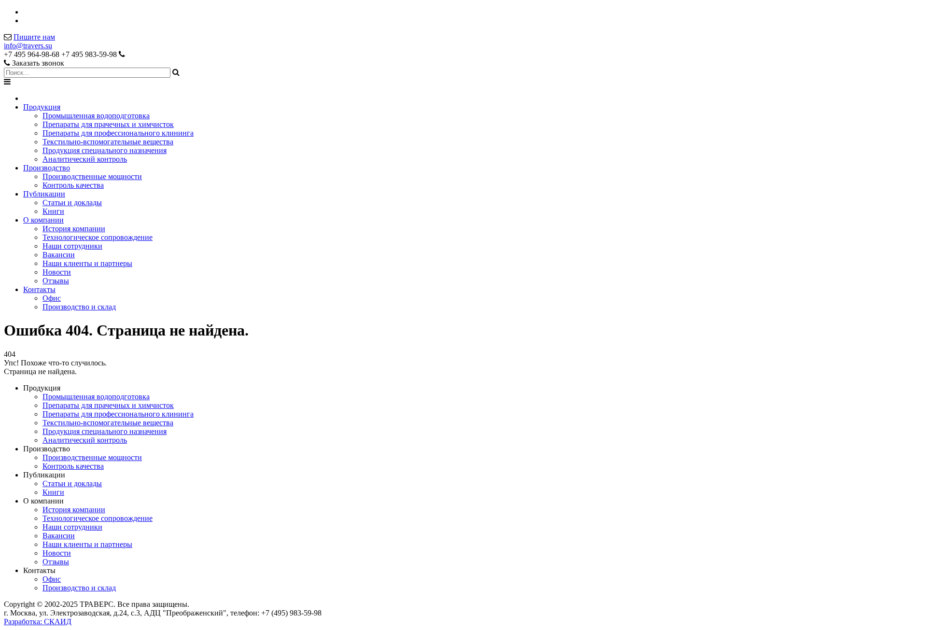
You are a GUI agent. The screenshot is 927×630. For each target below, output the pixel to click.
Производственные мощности (92, 176)
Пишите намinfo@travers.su (29, 41)
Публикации (44, 194)
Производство (46, 168)
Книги (53, 211)
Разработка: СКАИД (37, 621)
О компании (43, 220)
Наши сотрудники (72, 246)
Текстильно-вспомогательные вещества (107, 142)
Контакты (39, 289)
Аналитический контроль (84, 159)
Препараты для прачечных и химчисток (108, 124)
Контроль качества (73, 185)
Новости (56, 272)
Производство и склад (79, 307)
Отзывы (55, 281)
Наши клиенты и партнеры (87, 263)
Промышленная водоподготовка (96, 116)
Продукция (41, 107)
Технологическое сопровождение (97, 237)
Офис (51, 298)
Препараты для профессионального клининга (118, 133)
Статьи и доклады (72, 202)
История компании (73, 228)
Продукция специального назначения (104, 150)
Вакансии (58, 255)
